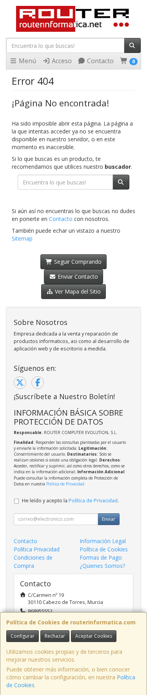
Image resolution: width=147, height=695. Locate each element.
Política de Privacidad (65, 484)
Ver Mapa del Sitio (77, 291)
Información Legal (103, 541)
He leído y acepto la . (70, 500)
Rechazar (55, 636)
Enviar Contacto (77, 276)
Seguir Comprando (77, 261)
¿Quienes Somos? (102, 565)
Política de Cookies (104, 549)
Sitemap (22, 238)
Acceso (61, 61)
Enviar (108, 519)
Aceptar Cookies (93, 636)
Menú (26, 61)
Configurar (22, 636)
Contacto (99, 61)
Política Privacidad (37, 549)
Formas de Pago (101, 557)
